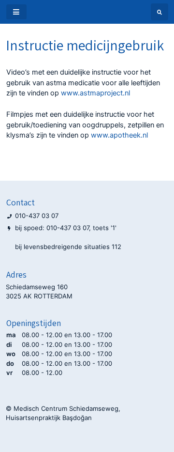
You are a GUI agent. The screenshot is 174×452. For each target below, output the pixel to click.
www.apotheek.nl (119, 135)
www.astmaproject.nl (95, 93)
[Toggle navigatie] (16, 11)
